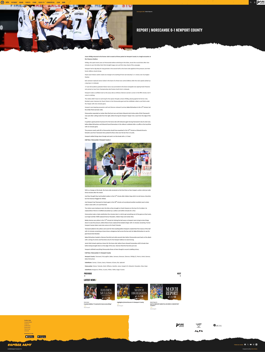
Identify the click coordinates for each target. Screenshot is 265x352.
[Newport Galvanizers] (198, 325)
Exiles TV (41, 2)
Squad (21, 2)
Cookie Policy (27, 325)
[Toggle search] (251, 2)
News (7, 2)
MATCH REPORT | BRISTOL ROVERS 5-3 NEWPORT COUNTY (164, 304)
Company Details (28, 322)
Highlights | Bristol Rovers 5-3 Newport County (130, 302)
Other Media (254, 349)
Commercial (51, 2)
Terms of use (27, 329)
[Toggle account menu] (255, 2)
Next (179, 273)
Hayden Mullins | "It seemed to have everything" (98, 304)
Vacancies (26, 330)
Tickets (27, 2)
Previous (87, 273)
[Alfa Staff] (198, 331)
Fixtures (14, 2)
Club (58, 2)
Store (34, 2)
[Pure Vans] (261, 2)
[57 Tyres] (217, 325)
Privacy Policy (27, 327)
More (63, 2)
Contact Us (26, 324)
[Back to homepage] (2, 2)
